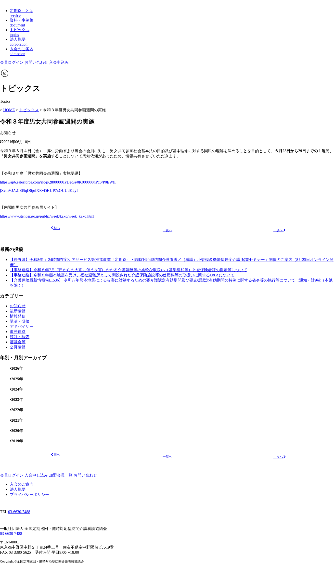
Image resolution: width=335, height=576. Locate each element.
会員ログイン (12, 62)
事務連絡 (18, 332)
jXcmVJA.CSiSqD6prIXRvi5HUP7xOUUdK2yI (39, 190)
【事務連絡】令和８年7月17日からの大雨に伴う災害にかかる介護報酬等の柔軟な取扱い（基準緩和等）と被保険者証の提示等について (128, 270)
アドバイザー (21, 326)
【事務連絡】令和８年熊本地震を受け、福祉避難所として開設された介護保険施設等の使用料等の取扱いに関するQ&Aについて (122, 275)
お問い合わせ (36, 62)
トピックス (29, 110)
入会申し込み (36, 475)
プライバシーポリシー (29, 494)
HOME (9, 110)
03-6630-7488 (19, 512)
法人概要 (18, 489)
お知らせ (18, 306)
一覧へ (167, 230)
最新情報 (18, 311)
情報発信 (18, 316)
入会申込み (59, 62)
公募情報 (18, 347)
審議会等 (18, 342)
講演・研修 (19, 321)
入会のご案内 (21, 484)
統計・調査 (19, 337)
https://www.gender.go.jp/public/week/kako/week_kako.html (47, 216)
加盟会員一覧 (61, 475)
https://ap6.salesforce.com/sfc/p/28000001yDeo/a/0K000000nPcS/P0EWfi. (58, 182)
